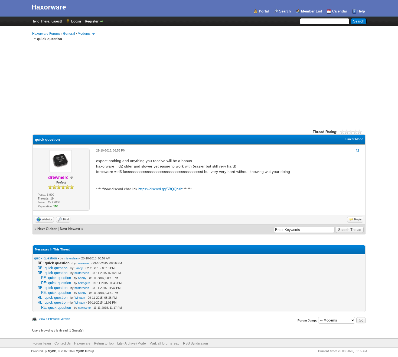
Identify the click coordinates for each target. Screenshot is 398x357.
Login (76, 21)
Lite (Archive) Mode (131, 343)
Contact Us (62, 343)
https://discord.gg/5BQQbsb (160, 189)
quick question (45, 258)
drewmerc (83, 263)
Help (361, 11)
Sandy (78, 268)
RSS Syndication (195, 343)
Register (92, 21)
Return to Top (104, 343)
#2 (357, 150)
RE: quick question (52, 268)
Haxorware (82, 343)
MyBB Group (85, 351)
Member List (311, 11)
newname (84, 307)
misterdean (71, 258)
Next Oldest (47, 229)
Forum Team (41, 343)
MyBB (52, 351)
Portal (264, 11)
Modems (84, 34)
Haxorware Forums (46, 34)
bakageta (84, 283)
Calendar (339, 11)
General (69, 34)
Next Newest (70, 229)
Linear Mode (354, 139)
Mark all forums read (164, 343)
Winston (79, 297)
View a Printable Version (54, 318)
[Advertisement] (199, 82)
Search (285, 11)
